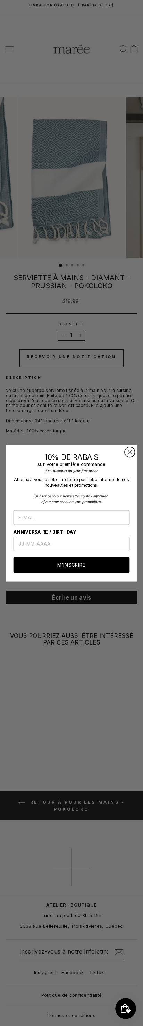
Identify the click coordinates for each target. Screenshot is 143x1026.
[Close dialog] (130, 452)
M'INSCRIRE (71, 565)
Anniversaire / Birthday (45, 532)
